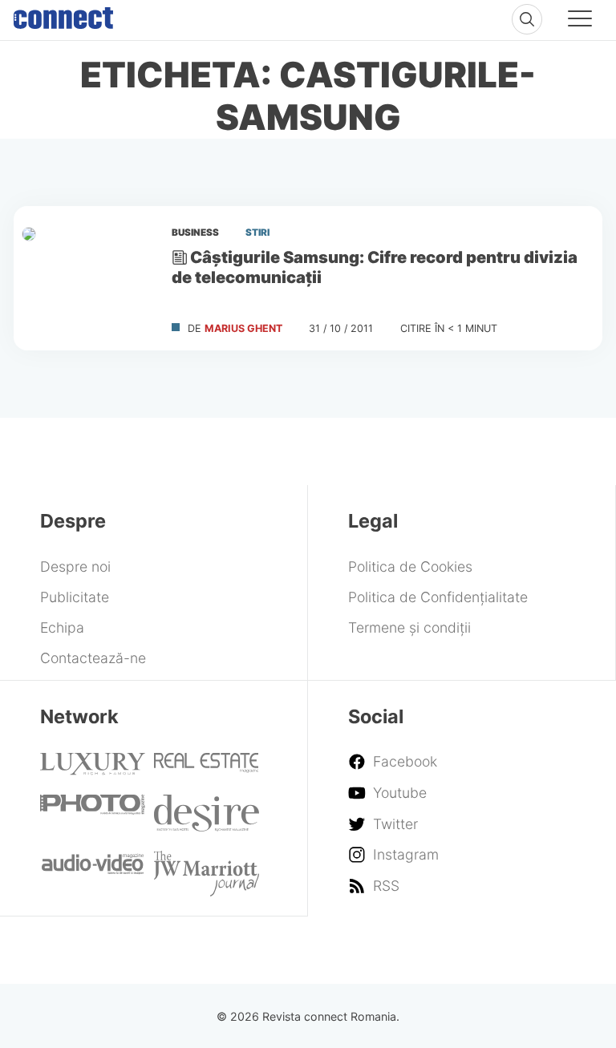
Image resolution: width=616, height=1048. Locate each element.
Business (195, 232)
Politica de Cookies (410, 566)
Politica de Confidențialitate (438, 597)
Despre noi (75, 566)
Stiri (257, 232)
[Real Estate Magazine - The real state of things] (206, 767)
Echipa (62, 627)
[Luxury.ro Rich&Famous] (92, 770)
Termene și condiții (409, 627)
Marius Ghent (243, 328)
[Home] (63, 14)
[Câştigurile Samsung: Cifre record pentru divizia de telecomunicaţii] (86, 278)
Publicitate (74, 597)
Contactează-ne (93, 657)
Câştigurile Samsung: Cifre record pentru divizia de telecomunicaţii (375, 266)
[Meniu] (580, 20)
